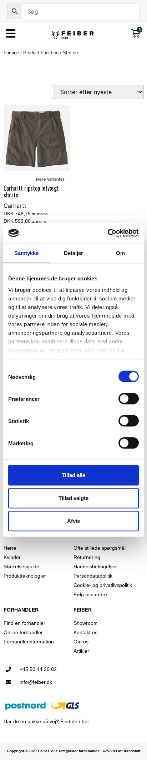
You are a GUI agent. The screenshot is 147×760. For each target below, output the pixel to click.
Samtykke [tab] (26, 253)
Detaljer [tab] (73, 253)
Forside (11, 52)
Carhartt (15, 205)
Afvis (73, 521)
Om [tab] (120, 253)
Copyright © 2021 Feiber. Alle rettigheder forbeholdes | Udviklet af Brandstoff (73, 751)
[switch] (128, 398)
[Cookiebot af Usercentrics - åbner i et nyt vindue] (107, 233)
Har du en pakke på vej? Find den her (46, 721)
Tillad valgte (73, 498)
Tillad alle (73, 475)
